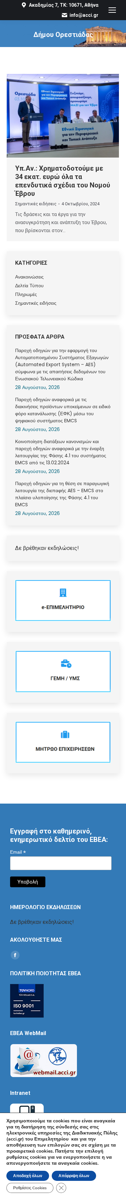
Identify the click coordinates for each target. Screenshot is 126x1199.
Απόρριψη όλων (73, 1176)
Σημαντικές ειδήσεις (35, 203)
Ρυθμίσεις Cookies (30, 1188)
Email (18, 852)
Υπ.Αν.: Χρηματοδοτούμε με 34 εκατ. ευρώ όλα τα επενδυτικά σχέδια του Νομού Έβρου (62, 181)
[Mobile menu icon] (112, 10)
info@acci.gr (84, 15)
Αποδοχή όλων (27, 1176)
